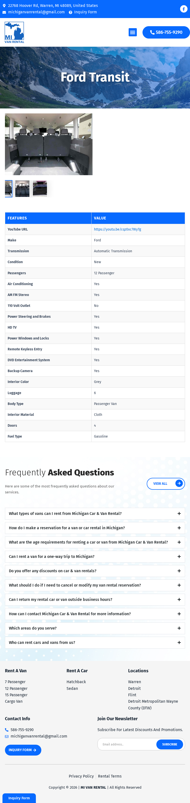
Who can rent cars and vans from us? (42, 642)
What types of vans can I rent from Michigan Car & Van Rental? (65, 513)
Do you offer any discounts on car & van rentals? (52, 571)
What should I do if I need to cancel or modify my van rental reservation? (75, 585)
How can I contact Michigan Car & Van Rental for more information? (70, 614)
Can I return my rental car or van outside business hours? (60, 599)
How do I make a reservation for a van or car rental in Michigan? (67, 528)
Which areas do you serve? (33, 628)
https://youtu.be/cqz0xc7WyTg (117, 229)
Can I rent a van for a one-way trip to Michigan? (52, 556)
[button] (133, 32)
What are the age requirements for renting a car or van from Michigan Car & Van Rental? (88, 542)
